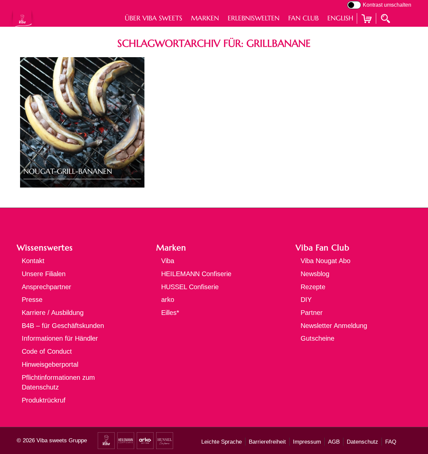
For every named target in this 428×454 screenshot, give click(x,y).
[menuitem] (153, 18)
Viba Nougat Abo (325, 260)
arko (167, 299)
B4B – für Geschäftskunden (63, 325)
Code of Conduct (47, 351)
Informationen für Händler (60, 338)
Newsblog (315, 273)
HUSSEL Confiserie (190, 287)
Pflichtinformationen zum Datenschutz (58, 382)
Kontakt (33, 260)
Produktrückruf (44, 400)
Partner (312, 312)
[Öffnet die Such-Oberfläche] (386, 18)
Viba (167, 260)
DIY (306, 299)
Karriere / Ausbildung (53, 312)
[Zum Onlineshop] (366, 27)
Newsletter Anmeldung (334, 325)
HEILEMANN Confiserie (196, 273)
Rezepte (313, 287)
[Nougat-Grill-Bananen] (82, 122)
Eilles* (170, 312)
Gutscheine (317, 338)
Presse (32, 299)
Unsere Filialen (44, 273)
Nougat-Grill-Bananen (67, 171)
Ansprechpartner (46, 287)
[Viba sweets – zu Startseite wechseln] (22, 18)
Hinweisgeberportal (50, 364)
